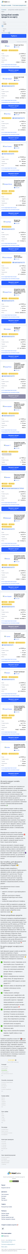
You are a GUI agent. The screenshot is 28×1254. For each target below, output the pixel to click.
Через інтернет (5, 1071)
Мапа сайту (4, 1246)
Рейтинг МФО (4, 1215)
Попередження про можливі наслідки (10, 66)
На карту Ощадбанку (6, 1089)
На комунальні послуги (6, 1132)
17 (19, 521)
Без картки (4, 1085)
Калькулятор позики (6, 1206)
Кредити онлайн (6, 5)
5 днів (2, 1115)
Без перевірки (4, 1066)
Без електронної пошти (7, 1073)
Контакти (3, 1196)
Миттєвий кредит (5, 1160)
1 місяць (3, 1120)
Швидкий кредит (5, 1162)
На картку (3, 1084)
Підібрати (14, 36)
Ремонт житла (4, 1131)
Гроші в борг (4, 1068)
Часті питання (5, 1194)
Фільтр (5, 41)
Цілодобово (4, 1070)
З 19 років (3, 1145)
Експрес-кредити (5, 1157)
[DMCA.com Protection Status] (14, 1181)
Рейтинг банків (5, 1213)
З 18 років (3, 1146)
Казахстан (6, 1236)
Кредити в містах (5, 1187)
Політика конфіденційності (8, 1244)
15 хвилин (3, 1164)
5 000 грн (3, 1105)
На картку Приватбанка (7, 1082)
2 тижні (3, 1119)
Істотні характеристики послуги (8, 64)
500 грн (3, 1098)
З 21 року (3, 1141)
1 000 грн (3, 1101)
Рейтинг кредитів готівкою (8, 1219)
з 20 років (3, 1143)
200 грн (3, 1099)
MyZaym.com (12, 1240)
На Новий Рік (4, 1134)
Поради (3, 1198)
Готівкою (3, 1087)
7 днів (2, 1117)
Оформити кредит (13, 70)
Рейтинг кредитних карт (7, 1217)
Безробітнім (4, 1148)
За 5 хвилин (4, 1159)
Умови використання (6, 1242)
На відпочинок (4, 1129)
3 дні (2, 1113)
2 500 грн (3, 1103)
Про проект (4, 1200)
